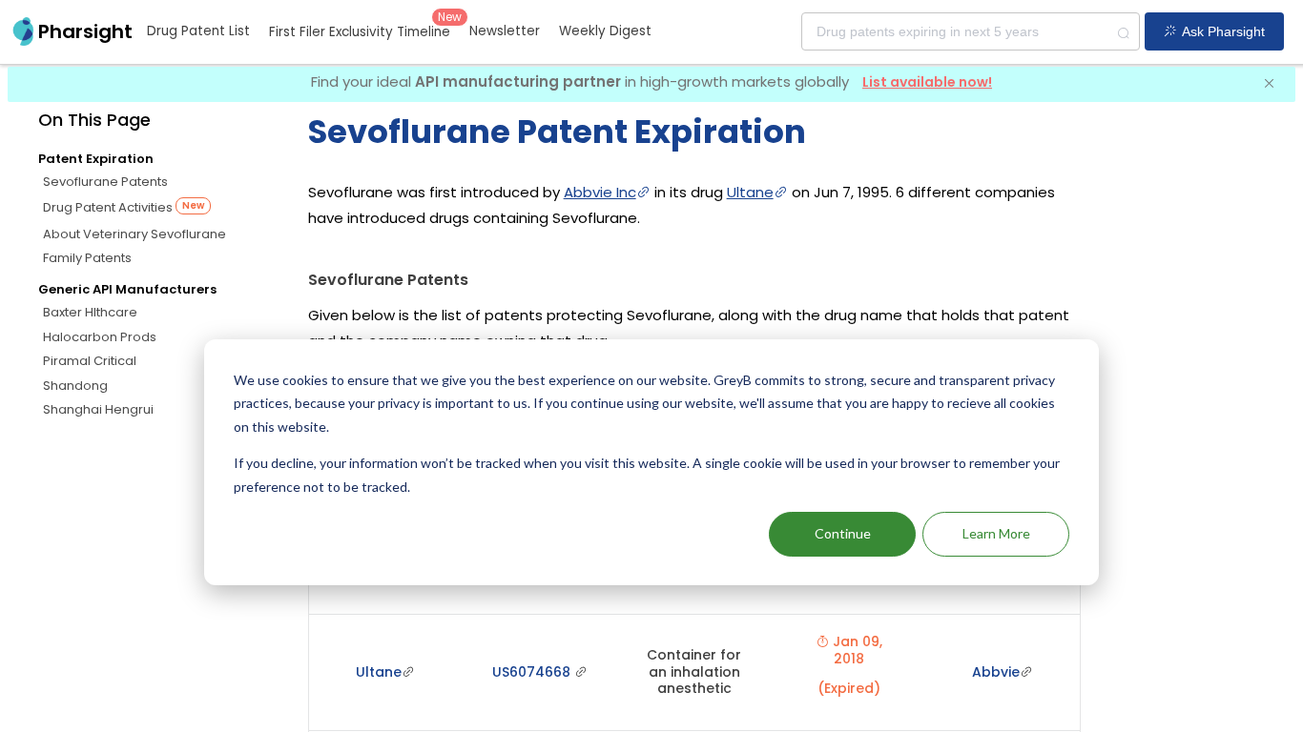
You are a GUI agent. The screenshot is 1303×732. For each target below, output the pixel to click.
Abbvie (996, 671)
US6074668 (533, 671)
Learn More (996, 533)
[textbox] (970, 31)
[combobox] (970, 31)
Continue (843, 533)
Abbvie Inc (600, 192)
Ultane (750, 192)
